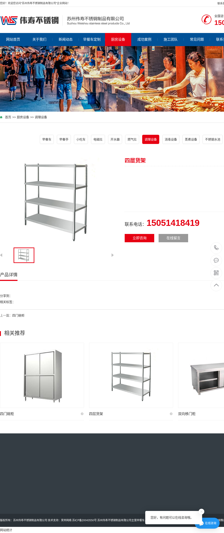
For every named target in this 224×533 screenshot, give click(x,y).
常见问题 (197, 39)
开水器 (115, 139)
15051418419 (216, 248)
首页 (8, 117)
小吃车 (81, 139)
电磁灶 (98, 139)
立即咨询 (140, 238)
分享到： (6, 296)
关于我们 (39, 39)
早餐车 (46, 139)
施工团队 (171, 39)
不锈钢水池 (212, 139)
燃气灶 (132, 139)
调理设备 (41, 117)
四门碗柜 (18, 315)
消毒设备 (171, 139)
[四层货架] (131, 375)
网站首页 (13, 39)
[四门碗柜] (42, 375)
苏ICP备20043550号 (84, 520)
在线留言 (173, 238)
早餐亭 (63, 139)
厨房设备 (118, 39)
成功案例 (144, 39)
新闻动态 (66, 39)
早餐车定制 (92, 39)
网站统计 (6, 530)
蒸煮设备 (191, 139)
